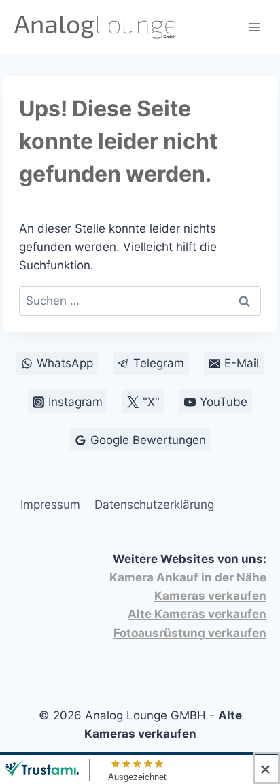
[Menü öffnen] (253, 26)
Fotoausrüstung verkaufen (189, 633)
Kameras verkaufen (210, 595)
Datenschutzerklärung (154, 504)
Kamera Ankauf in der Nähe (187, 577)
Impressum (50, 504)
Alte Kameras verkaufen (197, 614)
